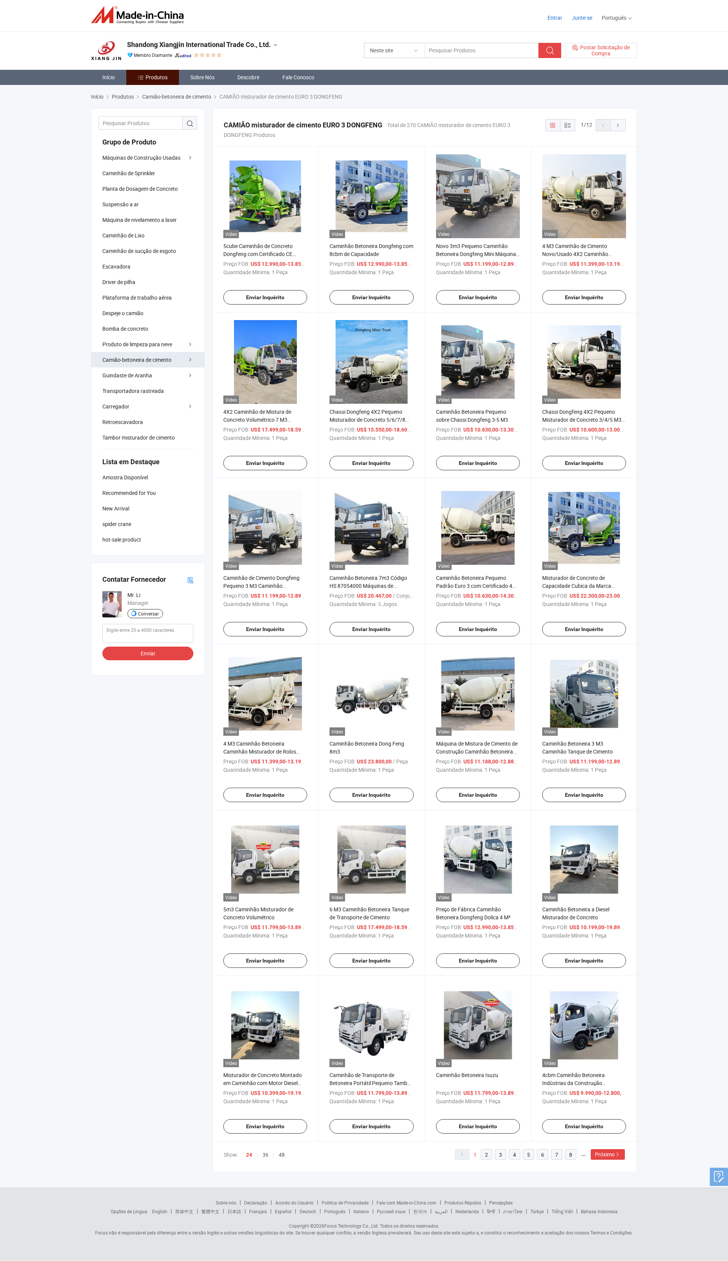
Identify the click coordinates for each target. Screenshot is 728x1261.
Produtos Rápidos (462, 1203)
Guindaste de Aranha (127, 375)
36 (265, 1154)
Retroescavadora (122, 422)
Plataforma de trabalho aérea (137, 297)
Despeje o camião (122, 313)
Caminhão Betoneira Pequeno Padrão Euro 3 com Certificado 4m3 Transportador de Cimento (478, 585)
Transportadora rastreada (133, 390)
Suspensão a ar (120, 204)
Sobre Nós (202, 77)
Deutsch (308, 1211)
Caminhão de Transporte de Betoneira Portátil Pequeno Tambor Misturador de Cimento (370, 1083)
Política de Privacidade (345, 1203)
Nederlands (467, 1211)
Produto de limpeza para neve (137, 344)
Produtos (157, 77)
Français (258, 1211)
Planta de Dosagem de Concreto (140, 188)
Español (283, 1211)
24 (249, 1155)
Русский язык (391, 1211)
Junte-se (582, 17)
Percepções (501, 1203)
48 (282, 1154)
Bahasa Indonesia (599, 1211)
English (159, 1211)
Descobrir (248, 77)
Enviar (148, 653)
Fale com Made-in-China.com (406, 1203)
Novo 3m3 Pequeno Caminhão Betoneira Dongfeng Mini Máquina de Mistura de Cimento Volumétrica (477, 253)
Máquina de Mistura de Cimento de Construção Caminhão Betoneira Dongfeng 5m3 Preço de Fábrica (477, 751)
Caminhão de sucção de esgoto (139, 250)
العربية (441, 1211)
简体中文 (184, 1211)
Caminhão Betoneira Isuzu (467, 1075)
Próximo (605, 1154)
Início (108, 77)
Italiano (361, 1211)
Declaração (255, 1203)
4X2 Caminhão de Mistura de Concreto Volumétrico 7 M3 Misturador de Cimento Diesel (257, 419)
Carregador (115, 406)
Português (334, 1211)
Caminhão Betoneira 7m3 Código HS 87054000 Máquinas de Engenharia (368, 585)
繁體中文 (210, 1211)
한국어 (420, 1211)
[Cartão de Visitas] (190, 580)
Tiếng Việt (562, 1211)
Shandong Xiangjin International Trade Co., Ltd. (199, 45)
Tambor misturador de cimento (138, 437)
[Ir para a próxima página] (618, 125)
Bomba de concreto (125, 328)
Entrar (555, 17)
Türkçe (537, 1211)
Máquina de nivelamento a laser (139, 219)
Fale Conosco (298, 77)
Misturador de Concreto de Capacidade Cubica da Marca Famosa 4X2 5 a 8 (576, 585)
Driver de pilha (118, 282)
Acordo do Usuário (294, 1203)
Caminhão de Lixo (123, 235)
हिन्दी (491, 1211)
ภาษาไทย (512, 1211)
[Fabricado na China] (139, 15)
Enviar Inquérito (265, 297)
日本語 (234, 1211)
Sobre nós (226, 1203)
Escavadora (116, 266)
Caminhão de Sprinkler (128, 173)
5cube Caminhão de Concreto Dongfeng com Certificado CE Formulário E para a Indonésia (258, 253)
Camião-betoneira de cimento (136, 359)
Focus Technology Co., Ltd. (351, 1226)
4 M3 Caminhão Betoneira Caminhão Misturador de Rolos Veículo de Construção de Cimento (263, 751)
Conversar (148, 614)
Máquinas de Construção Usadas (141, 157)
